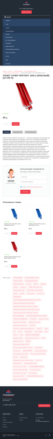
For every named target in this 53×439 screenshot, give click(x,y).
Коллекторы (32, 325)
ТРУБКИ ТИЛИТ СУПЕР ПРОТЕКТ (35, 290)
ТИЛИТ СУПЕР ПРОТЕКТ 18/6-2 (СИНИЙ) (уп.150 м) (12, 224)
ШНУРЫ (15, 293)
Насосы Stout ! (40, 293)
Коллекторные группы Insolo (19, 373)
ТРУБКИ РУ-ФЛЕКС (17, 280)
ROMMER (28, 341)
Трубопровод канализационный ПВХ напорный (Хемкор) (26, 309)
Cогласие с (32, 186)
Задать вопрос (26, 12)
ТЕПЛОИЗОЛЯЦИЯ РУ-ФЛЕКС (32, 277)
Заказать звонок (44, 405)
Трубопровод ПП (17, 363)
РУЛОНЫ (15, 287)
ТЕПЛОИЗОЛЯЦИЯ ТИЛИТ (31, 280)
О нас (7, 24)
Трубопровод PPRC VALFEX (30, 363)
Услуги (7, 56)
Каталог (8, 28)
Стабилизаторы (38, 347)
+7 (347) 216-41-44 (27, 8)
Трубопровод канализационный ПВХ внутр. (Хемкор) (25, 306)
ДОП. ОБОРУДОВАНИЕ (10, 40)
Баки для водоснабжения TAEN (20, 353)
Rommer (43, 338)
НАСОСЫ (7, 34)
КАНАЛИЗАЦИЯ (8, 37)
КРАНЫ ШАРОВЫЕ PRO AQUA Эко (35, 376)
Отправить (25, 191)
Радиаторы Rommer (18, 338)
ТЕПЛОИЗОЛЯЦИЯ (9, 31)
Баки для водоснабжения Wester (38, 353)
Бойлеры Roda (23, 357)
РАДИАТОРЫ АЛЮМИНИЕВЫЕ (32, 334)
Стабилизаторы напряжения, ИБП (21, 344)
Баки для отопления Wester (19, 322)
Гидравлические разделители (20, 325)
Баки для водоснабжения (40, 350)
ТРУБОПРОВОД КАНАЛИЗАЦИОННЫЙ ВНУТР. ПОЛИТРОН (26, 300)
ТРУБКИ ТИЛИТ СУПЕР (18, 290)
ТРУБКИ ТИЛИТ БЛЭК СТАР (35, 287)
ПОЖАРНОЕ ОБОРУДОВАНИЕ (20, 319)
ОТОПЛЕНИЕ (8, 43)
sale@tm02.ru (40, 417)
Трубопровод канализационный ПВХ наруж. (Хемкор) (25, 312)
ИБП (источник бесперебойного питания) (22, 347)
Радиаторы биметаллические (32, 338)
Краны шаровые (32, 373)
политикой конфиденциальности (34, 186)
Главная (8, 20)
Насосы (21, 420)
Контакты (8, 63)
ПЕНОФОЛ (43, 284)
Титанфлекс (23, 287)
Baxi (14, 331)
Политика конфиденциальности (9, 435)
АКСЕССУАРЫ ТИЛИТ (18, 284)
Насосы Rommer (31, 293)
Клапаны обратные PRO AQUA (20, 369)
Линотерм (28, 284)
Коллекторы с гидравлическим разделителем (23, 328)
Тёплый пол (39, 360)
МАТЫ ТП (36, 284)
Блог (7, 60)
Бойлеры (15, 357)
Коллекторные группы (35, 369)
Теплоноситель (16, 350)
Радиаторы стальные (18, 341)
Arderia (46, 328)
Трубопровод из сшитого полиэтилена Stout (23, 360)
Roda (21, 334)
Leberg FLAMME (38, 331)
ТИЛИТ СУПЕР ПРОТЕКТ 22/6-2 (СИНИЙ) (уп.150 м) (37, 224)
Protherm (15, 334)
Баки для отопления (43, 319)
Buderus (20, 331)
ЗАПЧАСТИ (39, 328)
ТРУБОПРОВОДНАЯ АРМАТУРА (12, 49)
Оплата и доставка (10, 52)
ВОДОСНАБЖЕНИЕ (9, 46)
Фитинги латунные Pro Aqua (19, 366)
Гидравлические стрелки (34, 322)
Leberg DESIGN (28, 331)
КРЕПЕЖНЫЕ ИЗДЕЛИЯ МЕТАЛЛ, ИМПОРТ (37, 315)
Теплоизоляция (23, 417)
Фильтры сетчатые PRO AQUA (20, 379)
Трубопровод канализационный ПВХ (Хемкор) (23, 303)
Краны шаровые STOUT (18, 376)
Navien (46, 331)
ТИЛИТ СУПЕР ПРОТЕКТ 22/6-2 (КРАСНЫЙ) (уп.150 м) (12, 257)
